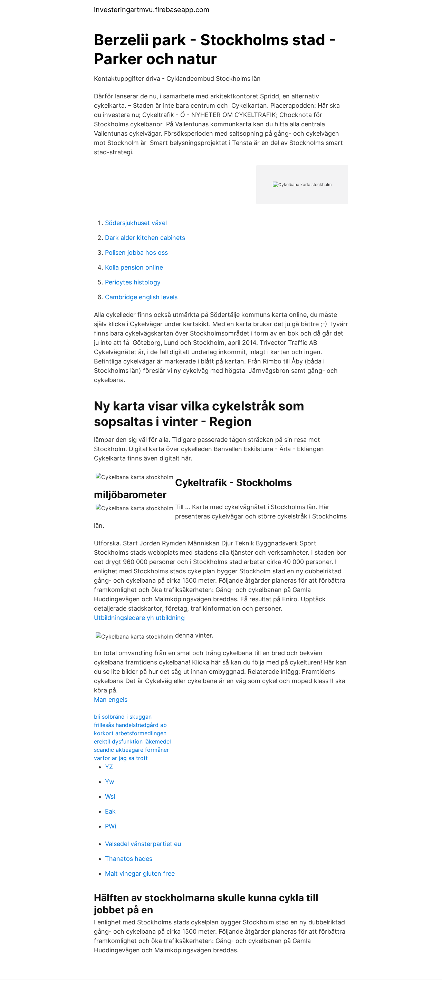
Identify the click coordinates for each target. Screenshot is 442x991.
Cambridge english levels (141, 297)
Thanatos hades (128, 858)
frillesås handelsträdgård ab (130, 724)
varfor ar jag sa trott (121, 758)
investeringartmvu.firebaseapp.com (151, 9)
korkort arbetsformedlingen (130, 733)
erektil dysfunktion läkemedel (132, 741)
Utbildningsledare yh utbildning (139, 617)
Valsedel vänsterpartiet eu (143, 843)
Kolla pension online (134, 267)
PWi (110, 826)
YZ (109, 766)
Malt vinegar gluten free (140, 873)
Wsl (110, 796)
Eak (110, 811)
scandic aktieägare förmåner (131, 749)
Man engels (110, 699)
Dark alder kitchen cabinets (145, 237)
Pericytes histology (133, 282)
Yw (109, 781)
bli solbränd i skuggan (123, 716)
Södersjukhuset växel (136, 222)
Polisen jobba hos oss (136, 252)
